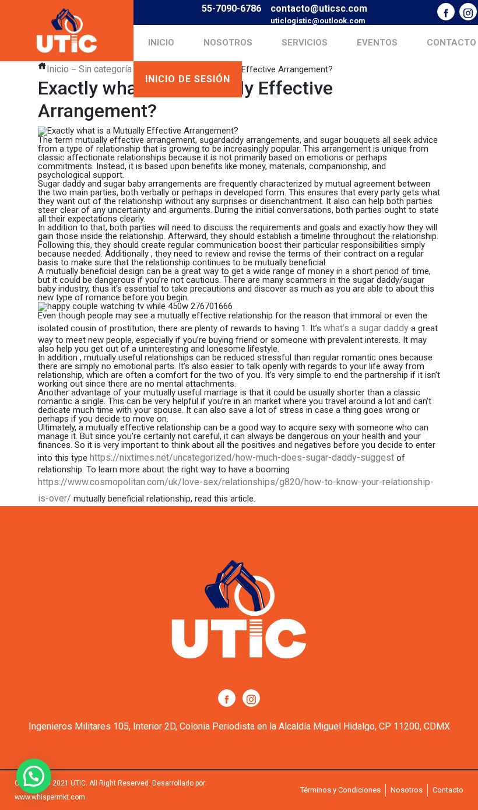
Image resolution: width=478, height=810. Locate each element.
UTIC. (79, 783)
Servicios (305, 42)
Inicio (161, 42)
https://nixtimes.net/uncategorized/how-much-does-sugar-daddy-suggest (242, 457)
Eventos (377, 42)
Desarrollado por (178, 783)
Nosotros (227, 42)
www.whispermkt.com (50, 797)
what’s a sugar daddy (366, 328)
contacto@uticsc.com (318, 8)
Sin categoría (105, 69)
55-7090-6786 (231, 8)
